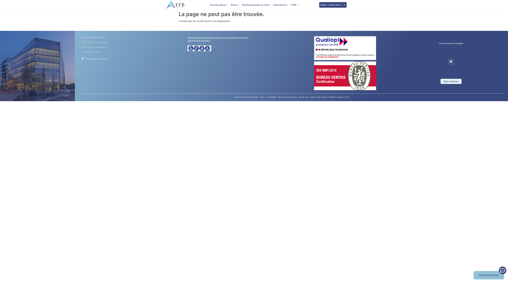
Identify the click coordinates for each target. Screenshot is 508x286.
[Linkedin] (451, 61)
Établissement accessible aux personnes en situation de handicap (217, 37)
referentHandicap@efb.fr (199, 40)
